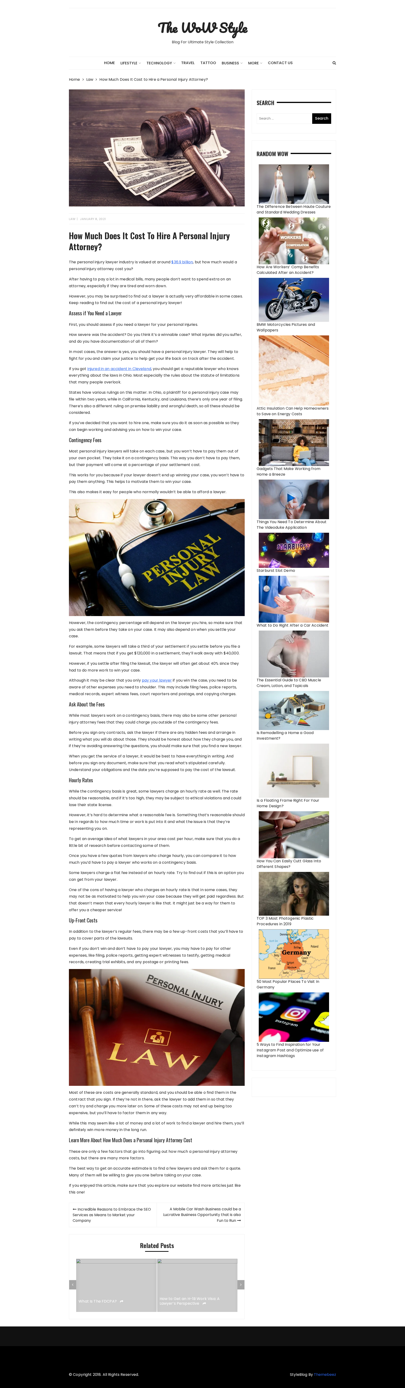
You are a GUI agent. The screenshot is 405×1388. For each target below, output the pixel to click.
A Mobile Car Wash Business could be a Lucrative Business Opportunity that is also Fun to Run (202, 1214)
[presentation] (72, 1284)
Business (230, 63)
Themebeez (325, 1374)
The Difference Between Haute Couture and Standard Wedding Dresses (294, 209)
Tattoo (208, 63)
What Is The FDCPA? (98, 1301)
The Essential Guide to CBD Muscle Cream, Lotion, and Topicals (289, 682)
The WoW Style (202, 27)
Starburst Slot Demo (276, 570)
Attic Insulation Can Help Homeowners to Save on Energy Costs (293, 411)
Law (72, 219)
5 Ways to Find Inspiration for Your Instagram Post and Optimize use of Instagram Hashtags (290, 1050)
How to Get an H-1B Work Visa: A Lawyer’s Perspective (190, 1301)
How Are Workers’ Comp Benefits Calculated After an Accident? (288, 269)
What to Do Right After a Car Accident (293, 625)
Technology (159, 63)
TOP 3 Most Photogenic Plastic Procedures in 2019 (285, 921)
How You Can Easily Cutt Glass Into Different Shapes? (289, 863)
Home (109, 63)
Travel (188, 63)
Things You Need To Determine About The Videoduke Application (291, 524)
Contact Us (280, 63)
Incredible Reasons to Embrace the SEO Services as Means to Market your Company (112, 1215)
